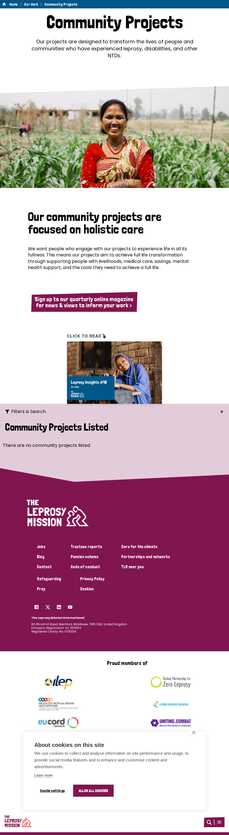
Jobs (41, 546)
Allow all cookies (93, 790)
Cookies (87, 588)
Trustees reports (86, 546)
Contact (44, 566)
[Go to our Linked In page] (59, 605)
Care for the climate (139, 546)
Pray (41, 588)
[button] (219, 822)
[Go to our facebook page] (36, 605)
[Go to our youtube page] (70, 605)
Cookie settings (52, 790)
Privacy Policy (92, 578)
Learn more (43, 775)
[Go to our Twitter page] (48, 605)
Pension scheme (84, 556)
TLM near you (132, 566)
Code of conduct (85, 566)
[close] (193, 732)
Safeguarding (49, 578)
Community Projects (60, 4)
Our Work (31, 4)
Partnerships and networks (145, 556)
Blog (40, 556)
